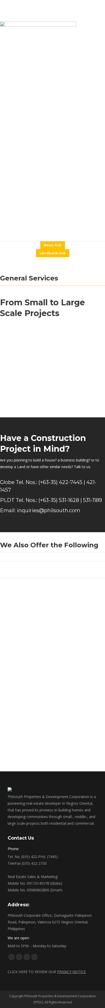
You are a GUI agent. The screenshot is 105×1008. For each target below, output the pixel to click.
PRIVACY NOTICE (71, 971)
